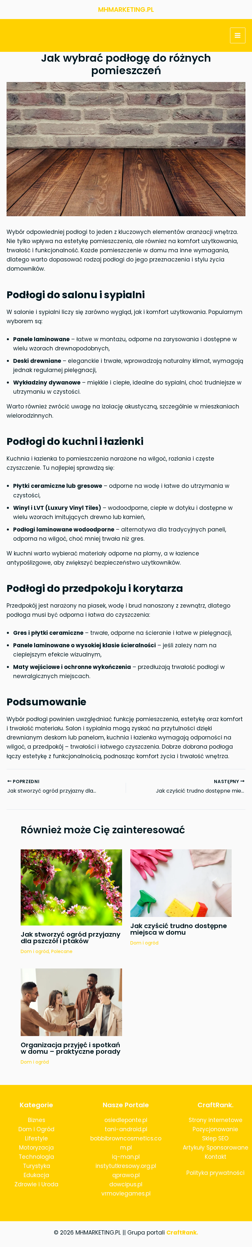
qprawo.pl (126, 1175)
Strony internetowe (215, 1120)
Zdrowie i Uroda (36, 1184)
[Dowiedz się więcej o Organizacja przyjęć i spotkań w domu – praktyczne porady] (71, 1002)
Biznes (36, 1120)
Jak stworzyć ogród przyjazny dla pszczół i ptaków (70, 938)
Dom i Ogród (36, 1129)
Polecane (62, 951)
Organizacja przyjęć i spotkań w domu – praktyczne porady (70, 1048)
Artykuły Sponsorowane (215, 1148)
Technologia (36, 1157)
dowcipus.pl (125, 1184)
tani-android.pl (126, 1129)
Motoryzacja (36, 1148)
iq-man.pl (126, 1157)
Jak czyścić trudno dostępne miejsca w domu (178, 929)
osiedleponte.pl (125, 1120)
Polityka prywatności (215, 1173)
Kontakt (215, 1157)
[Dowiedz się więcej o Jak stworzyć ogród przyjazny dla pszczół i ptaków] (71, 887)
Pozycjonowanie (215, 1129)
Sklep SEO (215, 1138)
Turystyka (36, 1166)
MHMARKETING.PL (126, 9)
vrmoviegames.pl (126, 1193)
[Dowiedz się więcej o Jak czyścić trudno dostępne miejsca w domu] (181, 883)
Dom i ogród (35, 951)
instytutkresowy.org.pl (125, 1166)
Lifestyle (36, 1138)
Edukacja (36, 1175)
